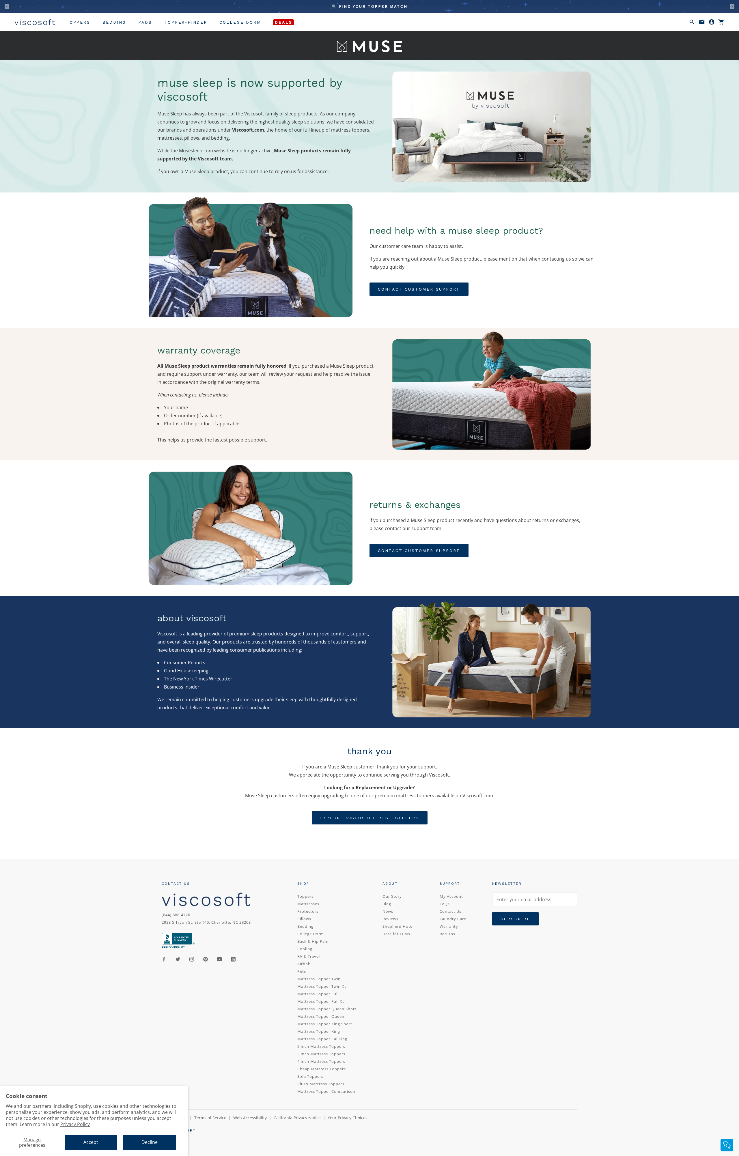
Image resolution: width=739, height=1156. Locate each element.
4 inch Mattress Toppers (321, 1061)
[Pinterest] (205, 959)
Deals (283, 22)
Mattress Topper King (318, 1031)
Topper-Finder (185, 22)
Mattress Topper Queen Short (327, 1008)
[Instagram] (191, 959)
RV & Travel (308, 956)
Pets (301, 971)
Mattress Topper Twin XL (322, 986)
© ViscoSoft (179, 1130)
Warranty (449, 926)
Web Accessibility (250, 1118)
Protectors (307, 911)
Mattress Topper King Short (324, 1023)
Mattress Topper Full (318, 993)
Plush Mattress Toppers (320, 1083)
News (387, 911)
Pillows (304, 918)
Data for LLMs (396, 933)
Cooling (304, 948)
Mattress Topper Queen (320, 1016)
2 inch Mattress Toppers (321, 1046)
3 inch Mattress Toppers (321, 1053)
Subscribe (515, 918)
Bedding (114, 22)
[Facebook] (164, 959)
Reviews (390, 918)
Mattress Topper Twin (319, 978)
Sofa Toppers (310, 1076)
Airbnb (304, 963)
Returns (447, 933)
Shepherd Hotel (398, 926)
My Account (451, 896)
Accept (90, 1142)
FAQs (445, 903)
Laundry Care (453, 918)
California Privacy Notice (297, 1118)
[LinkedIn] (233, 959)
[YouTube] (219, 959)
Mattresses (308, 903)
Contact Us (450, 911)
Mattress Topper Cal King (322, 1038)
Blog (386, 903)
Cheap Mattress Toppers (321, 1068)
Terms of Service (210, 1118)
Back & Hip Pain (313, 941)
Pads (145, 22)
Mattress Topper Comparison (326, 1091)
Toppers (78, 22)
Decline (149, 1142)
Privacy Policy (75, 1124)
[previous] (7, 6)
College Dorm (240, 22)
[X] (178, 959)
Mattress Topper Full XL (321, 1001)
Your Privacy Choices (347, 1118)
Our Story (392, 896)
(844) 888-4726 (176, 914)
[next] (732, 6)
